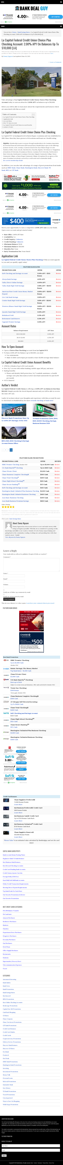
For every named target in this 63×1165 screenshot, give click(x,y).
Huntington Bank (31, 168)
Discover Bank (43, 168)
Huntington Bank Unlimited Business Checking (19, 494)
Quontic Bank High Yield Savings (14, 312)
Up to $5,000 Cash (16, 663)
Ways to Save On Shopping (11, 1101)
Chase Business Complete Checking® (15, 474)
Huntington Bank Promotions (12, 1065)
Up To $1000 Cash (16, 704)
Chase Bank (20, 168)
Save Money (6, 1088)
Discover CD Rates (9, 1048)
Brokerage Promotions (10, 1006)
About (32, 1163)
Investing (6, 1068)
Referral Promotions (9, 1081)
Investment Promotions (10, 1071)
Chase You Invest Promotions (12, 1022)
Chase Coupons (8, 1019)
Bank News (6, 986)
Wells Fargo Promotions (10, 1104)
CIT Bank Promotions (9, 1025)
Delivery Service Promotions (12, 1042)
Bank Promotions (8, 989)
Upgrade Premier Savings (11, 322)
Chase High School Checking (13, 481)
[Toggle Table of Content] (32, 114)
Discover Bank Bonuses (10, 1045)
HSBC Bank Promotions (10, 1062)
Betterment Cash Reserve (11, 319)
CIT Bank (15, 170)
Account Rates (8, 121)
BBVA (7, 170)
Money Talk (6, 1075)
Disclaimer (40, 1163)
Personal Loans (8, 1078)
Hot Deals (6, 1058)
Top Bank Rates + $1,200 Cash (20, 671)
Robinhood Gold (8, 315)
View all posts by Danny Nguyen (15, 537)
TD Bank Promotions (9, 1091)
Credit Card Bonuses (9, 1029)
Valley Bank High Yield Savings (13, 286)
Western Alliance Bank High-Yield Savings (17, 306)
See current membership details (13, 160)
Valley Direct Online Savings (12, 282)
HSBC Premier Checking (10, 464)
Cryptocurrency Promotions (12, 1038)
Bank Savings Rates (15, 519)
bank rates (49, 400)
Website (5, 584)
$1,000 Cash (14, 733)
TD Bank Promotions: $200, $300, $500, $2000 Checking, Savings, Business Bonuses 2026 (45, 421)
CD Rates (6, 1015)
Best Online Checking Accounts (12, 1002)
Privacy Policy (45, 1163)
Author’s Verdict (8, 127)
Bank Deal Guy (31, 8)
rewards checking (37, 400)
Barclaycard (6, 996)
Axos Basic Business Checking (12, 498)
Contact (35, 1163)
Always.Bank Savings (9, 279)
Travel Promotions (9, 1094)
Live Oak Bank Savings (10, 297)
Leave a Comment (55, 62)
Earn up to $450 (16, 682)
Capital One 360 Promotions (12, 1009)
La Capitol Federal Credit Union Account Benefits (18, 125)
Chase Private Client (9, 471)
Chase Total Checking (10, 478)
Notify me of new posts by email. (13, 596)
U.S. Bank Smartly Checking (12, 468)
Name (5, 573)
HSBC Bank (11, 168)
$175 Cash (13, 727)
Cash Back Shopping (9, 1012)
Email (5, 579)
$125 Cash (13, 721)
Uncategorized (7, 1098)
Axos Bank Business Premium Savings (15, 501)
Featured (6, 1055)
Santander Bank (8, 1085)
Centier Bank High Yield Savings (13, 300)
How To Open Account (10, 123)
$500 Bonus (14, 690)
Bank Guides (6, 982)
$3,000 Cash (14, 677)
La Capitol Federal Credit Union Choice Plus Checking (19, 117)
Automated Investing (9, 979)
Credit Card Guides (9, 1032)
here (52, 53)
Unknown (19, 239)
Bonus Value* (9, 840)
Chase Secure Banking (11, 484)
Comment (7, 557)
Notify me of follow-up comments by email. (16, 592)
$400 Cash (14, 710)
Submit (4, 1156)
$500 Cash (14, 699)
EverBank (6, 1052)
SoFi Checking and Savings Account (15, 273)
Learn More (18, 804)
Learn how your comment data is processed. (40, 603)
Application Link (8, 119)
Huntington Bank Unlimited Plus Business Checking (20, 491)
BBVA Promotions (8, 999)
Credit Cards (7, 1035)
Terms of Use (51, 1163)
